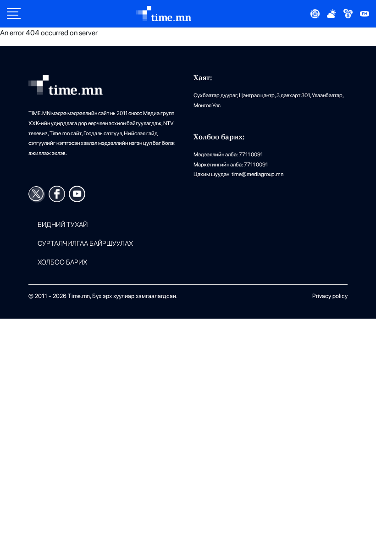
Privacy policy (330, 296)
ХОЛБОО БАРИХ (62, 262)
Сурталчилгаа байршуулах (85, 243)
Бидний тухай (63, 224)
